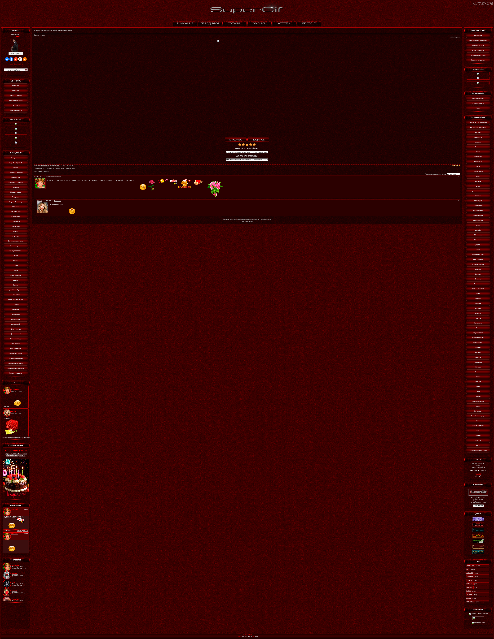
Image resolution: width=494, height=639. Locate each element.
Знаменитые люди (477, 254)
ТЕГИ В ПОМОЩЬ (16, 95)
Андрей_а (8, 454)
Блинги (478, 147)
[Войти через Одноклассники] (25, 59)
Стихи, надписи (478, 425)
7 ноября (15, 304)
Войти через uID (16, 54)
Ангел (468, 598)
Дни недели (478, 200)
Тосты (478, 430)
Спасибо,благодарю (478, 416)
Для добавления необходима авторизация (16, 437)
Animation (470, 576)
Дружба (478, 230)
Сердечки (478, 396)
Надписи (478, 318)
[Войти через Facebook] (11, 59)
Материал (57, 176)
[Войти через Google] (20, 59)
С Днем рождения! (15, 162)
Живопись (478, 240)
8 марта (469, 580)
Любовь (478, 298)
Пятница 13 (16, 314)
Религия (478, 381)
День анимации (15, 348)
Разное (478, 108)
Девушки (478, 181)
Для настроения (478, 191)
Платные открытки (478, 60)
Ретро (478, 386)
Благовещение (15, 246)
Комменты (478, 284)
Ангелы (478, 142)
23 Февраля (16, 221)
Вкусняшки (478, 156)
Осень (478, 328)
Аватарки (478, 132)
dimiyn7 (478, 476)
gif (467, 569)
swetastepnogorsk (20, 454)
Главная (36, 30)
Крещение (15, 207)
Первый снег (478, 342)
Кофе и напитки (478, 289)
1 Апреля (15, 236)
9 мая (468, 591)
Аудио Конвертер (478, 50)
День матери (15, 319)
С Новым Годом (478, 103)
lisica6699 (10, 456)
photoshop (470, 602)
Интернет (478, 269)
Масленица (16, 226)
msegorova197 (19, 456)
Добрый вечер (478, 215)
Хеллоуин (15, 309)
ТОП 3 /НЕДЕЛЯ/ (478, 69)
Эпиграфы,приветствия (478, 450)
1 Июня (15, 280)
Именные (478, 274)
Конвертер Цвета (478, 45)
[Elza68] (48, 202)
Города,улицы (478, 171)
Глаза (478, 166)
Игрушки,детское (478, 264)
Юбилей (16, 167)
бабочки (469, 587)
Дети (478, 186)
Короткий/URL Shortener (478, 40)
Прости (478, 367)
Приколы (478, 352)
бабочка (469, 584)
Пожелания (68, 30)
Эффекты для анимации (478, 122)
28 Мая (469, 594)
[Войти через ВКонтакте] (7, 59)
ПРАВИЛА (15, 91)
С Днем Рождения (478, 98)
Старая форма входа (15, 64)
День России (15, 177)
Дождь (478, 225)
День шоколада (15, 339)
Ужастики (478, 435)
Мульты (478, 313)
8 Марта (15, 231)
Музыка (478, 308)
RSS (491, 4)
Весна (478, 152)
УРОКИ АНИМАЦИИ (16, 100)
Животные (478, 235)
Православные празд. (15, 363)
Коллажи (478, 279)
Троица (15, 285)
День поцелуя (16, 329)
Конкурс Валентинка (478, 55)
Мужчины (478, 303)
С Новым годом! (15, 192)
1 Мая (16, 265)
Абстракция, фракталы (478, 127)
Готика (478, 176)
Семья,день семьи (15, 353)
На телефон (478, 323)
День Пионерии (15, 275)
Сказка (478, 406)
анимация (470, 566)
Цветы (478, 445)
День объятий (16, 334)
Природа (478, 357)
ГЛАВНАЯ (15, 86)
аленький (469, 573)
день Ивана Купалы (16, 290)
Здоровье (478, 244)
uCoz (256, 636)
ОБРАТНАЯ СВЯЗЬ (15, 110)
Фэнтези (478, 440)
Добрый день (478, 210)
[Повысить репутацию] (236, 139)
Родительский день (16, 358)
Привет (478, 347)
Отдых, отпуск (478, 333)
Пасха (16, 255)
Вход (251, 221)
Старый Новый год (15, 202)
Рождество (16, 197)
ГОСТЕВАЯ (16, 105)
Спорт (478, 421)
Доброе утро (478, 205)
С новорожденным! (16, 172)
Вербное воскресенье (16, 241)
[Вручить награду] (258, 139)
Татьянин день (15, 211)
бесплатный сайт (247, 636)
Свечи (478, 391)
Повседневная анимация (54, 30)
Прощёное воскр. (16, 251)
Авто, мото (478, 137)
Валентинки (15, 216)
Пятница (478, 372)
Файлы (43, 30)
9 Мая (16, 270)
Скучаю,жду (478, 411)
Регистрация (245, 221)
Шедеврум (478, 35)
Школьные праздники (16, 299)
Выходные (478, 161)
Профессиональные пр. (15, 368)
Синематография (478, 401)
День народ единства (15, 182)
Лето (478, 293)
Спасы (15, 260)
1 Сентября (16, 295)
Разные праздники (15, 373)
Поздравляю (15, 158)
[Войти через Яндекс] (16, 59)
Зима (478, 249)
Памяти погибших (478, 337)
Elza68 (58, 165)
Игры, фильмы (478, 259)
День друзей (15, 324)
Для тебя (478, 196)
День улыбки (15, 343)
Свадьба (16, 187)
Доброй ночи (478, 220)
